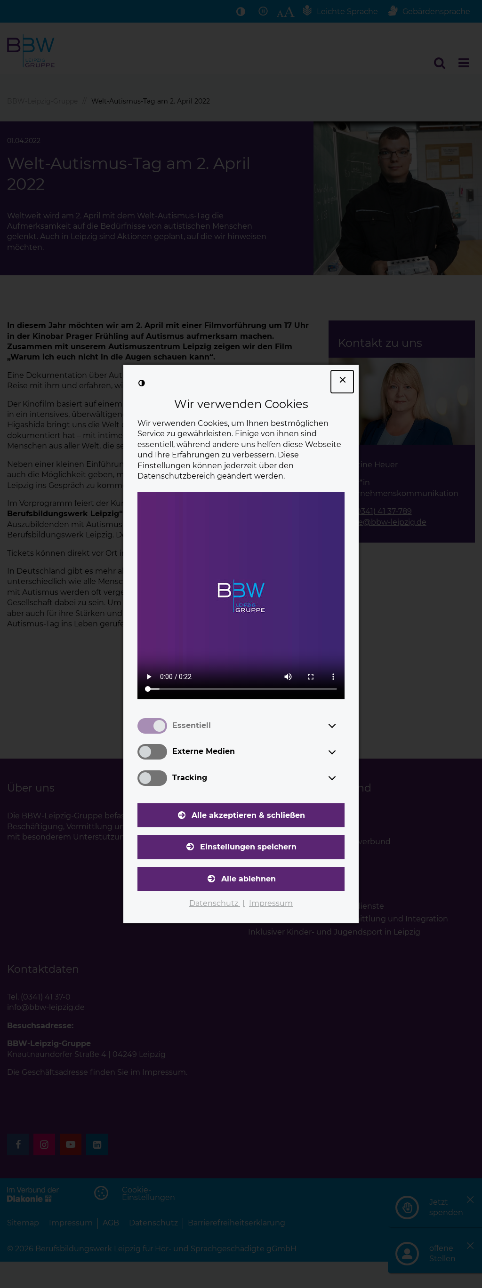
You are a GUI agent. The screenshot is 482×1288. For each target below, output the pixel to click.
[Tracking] (340, 778)
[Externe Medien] (340, 752)
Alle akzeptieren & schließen (248, 815)
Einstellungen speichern (248, 846)
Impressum (271, 903)
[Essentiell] (340, 725)
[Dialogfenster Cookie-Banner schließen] (342, 381)
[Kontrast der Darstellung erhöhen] (141, 383)
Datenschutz (214, 903)
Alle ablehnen (248, 878)
